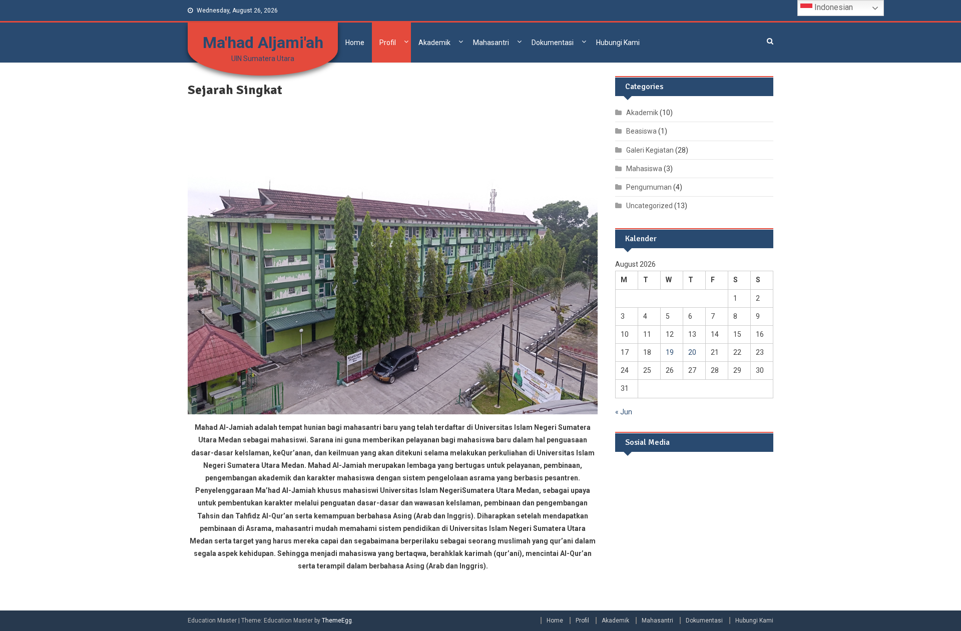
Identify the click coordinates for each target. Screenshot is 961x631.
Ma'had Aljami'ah (263, 42)
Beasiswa (641, 131)
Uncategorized (649, 206)
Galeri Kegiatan (650, 150)
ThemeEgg (337, 620)
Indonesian (832, 7)
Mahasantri (491, 43)
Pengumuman (649, 187)
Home (354, 43)
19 (670, 352)
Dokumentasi (553, 43)
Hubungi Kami (618, 43)
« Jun (623, 412)
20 (692, 352)
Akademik (434, 43)
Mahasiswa (644, 169)
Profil (387, 43)
